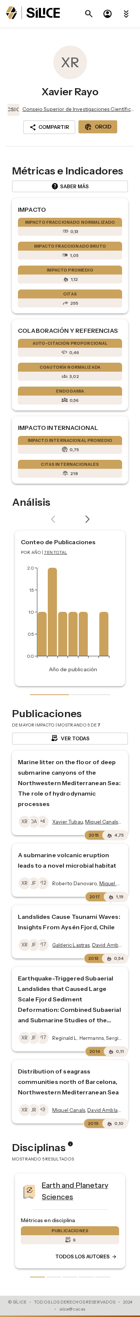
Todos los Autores (47, 1257)
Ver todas (70, 738)
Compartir (49, 127)
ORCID (97, 127)
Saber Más (70, 186)
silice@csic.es (72, 1309)
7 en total (56, 552)
